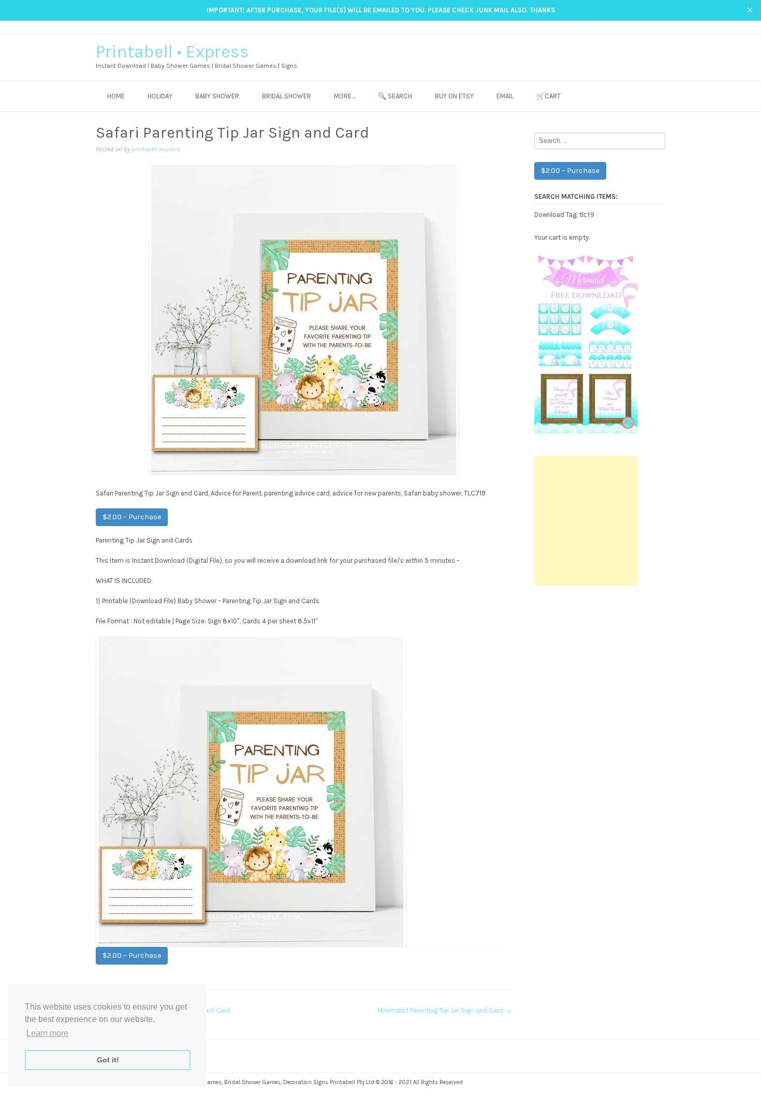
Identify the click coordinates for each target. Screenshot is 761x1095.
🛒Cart (548, 96)
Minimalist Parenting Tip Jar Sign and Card (444, 1010)
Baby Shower (217, 96)
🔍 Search (395, 96)
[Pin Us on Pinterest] (660, 26)
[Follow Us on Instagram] (650, 26)
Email (505, 96)
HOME (116, 96)
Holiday (160, 96)
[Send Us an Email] (631, 26)
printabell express (155, 149)
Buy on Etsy (454, 96)
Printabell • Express (172, 51)
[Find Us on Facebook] (641, 26)
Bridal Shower (286, 96)
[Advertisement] (586, 521)
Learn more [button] (47, 1033)
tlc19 (587, 214)
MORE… (344, 96)
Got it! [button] (108, 1060)
